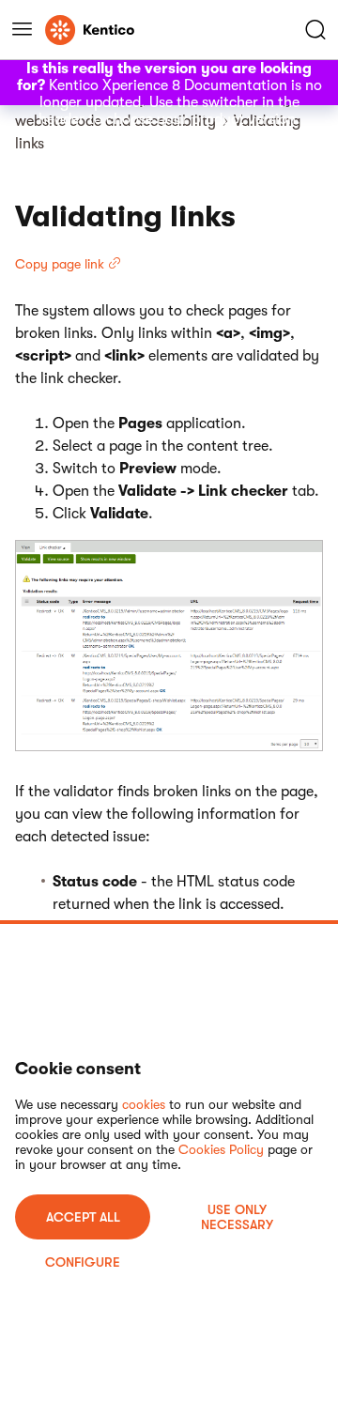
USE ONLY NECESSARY (237, 1217)
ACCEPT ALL (83, 1216)
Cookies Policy (221, 1149)
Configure (82, 1262)
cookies (143, 1104)
